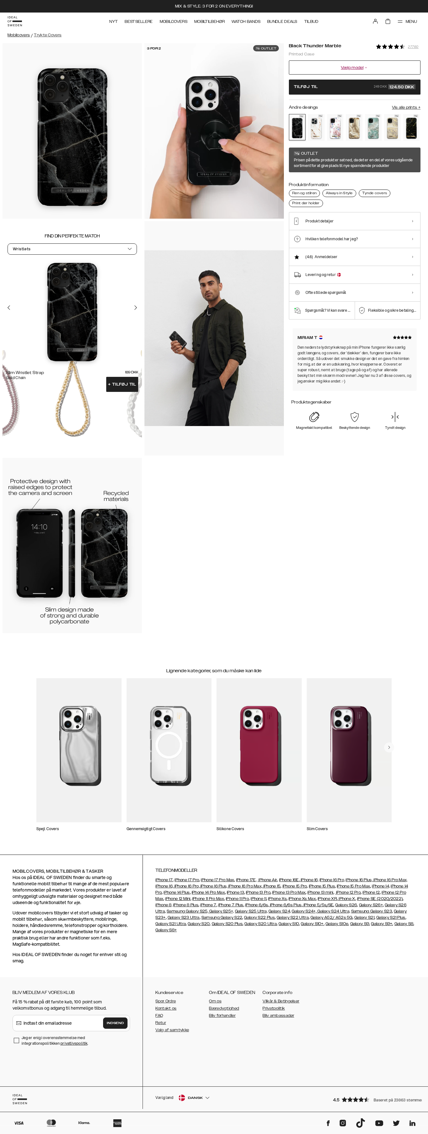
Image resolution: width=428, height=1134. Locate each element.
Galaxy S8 (404, 924)
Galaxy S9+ (381, 924)
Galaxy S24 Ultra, (333, 911)
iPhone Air (267, 880)
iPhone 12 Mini (177, 899)
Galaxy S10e (337, 924)
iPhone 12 (371, 892)
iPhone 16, (309, 880)
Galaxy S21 (364, 917)
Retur (160, 1023)
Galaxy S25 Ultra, (251, 911)
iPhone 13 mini (320, 892)
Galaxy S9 (359, 924)
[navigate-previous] (389, 747)
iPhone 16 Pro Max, (390, 880)
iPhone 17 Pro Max (217, 880)
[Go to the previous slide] (9, 307)
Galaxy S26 (346, 905)
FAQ (159, 1015)
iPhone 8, (163, 905)
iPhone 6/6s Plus (285, 905)
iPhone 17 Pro (187, 880)
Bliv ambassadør (278, 1015)
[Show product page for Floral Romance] (335, 127)
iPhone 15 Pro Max (353, 886)
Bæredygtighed (224, 1008)
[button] (375, 1099)
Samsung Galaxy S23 (371, 911)
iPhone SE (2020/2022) (380, 899)
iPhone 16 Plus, (359, 880)
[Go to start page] (15, 21)
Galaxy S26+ (371, 905)
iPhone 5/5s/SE (318, 905)
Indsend (115, 1023)
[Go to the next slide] (135, 307)
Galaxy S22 (231, 917)
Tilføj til (122, 384)
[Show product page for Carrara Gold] (316, 127)
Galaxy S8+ (166, 930)
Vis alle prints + (406, 107)
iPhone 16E (289, 880)
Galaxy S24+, (304, 911)
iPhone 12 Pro (348, 892)
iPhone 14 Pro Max (208, 892)
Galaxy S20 (199, 924)
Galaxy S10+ (312, 924)
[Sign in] (375, 21)
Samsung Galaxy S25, (187, 911)
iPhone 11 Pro (237, 899)
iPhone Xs (277, 899)
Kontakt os (165, 1008)
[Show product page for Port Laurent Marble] (411, 127)
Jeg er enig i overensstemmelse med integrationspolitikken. (55, 1040)
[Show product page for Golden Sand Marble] (354, 127)
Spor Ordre (165, 1001)
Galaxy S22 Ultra (293, 917)
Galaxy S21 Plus (390, 917)
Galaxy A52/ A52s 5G (331, 917)
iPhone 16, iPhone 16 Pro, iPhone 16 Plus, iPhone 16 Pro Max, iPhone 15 (217, 886)
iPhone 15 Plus (322, 886)
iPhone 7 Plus (230, 905)
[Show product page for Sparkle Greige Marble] (392, 127)
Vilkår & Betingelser (281, 1001)
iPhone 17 (164, 880)
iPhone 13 (235, 892)
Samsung (211, 917)
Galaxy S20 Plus (227, 924)
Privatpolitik (274, 1008)
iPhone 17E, (246, 880)
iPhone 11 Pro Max (208, 899)
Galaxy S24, (280, 911)
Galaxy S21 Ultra (170, 924)
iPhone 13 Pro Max (288, 892)
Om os (215, 1001)
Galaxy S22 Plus (259, 917)
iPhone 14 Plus (177, 892)
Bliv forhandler (222, 1015)
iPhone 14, (381, 886)
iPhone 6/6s (256, 905)
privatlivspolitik (73, 1043)
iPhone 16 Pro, (332, 880)
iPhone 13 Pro (258, 892)
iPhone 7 (208, 905)
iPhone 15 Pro (295, 886)
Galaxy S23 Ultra (184, 917)
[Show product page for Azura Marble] (373, 127)
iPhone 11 (258, 899)
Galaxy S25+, (221, 911)
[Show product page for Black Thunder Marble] (297, 127)
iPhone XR (327, 899)
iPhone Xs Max (302, 899)
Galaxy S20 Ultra (260, 924)
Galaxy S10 (289, 924)
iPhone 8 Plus (185, 905)
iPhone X (346, 899)
